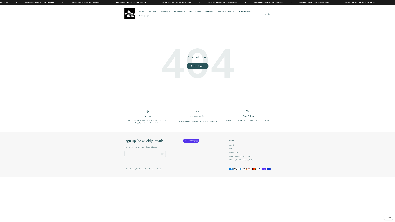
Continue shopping (197, 66)
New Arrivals (152, 12)
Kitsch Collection (195, 12)
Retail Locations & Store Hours (240, 156)
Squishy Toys (144, 16)
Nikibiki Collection (245, 12)
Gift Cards (209, 12)
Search (231, 145)
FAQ (230, 149)
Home (141, 12)
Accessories (178, 12)
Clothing (164, 12)
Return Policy (234, 152)
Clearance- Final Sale (224, 12)
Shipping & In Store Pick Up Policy (241, 160)
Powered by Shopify (155, 169)
